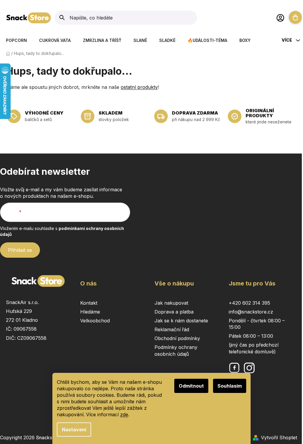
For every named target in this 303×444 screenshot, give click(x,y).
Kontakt (88, 303)
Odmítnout (191, 386)
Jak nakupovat (171, 303)
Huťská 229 (19, 311)
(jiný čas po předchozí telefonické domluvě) (253, 348)
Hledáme (90, 312)
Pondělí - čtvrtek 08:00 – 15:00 (257, 324)
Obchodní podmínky (177, 338)
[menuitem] (16, 40)
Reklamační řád (171, 329)
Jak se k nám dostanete (181, 321)
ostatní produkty (139, 87)
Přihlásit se (20, 250)
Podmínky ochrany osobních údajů (175, 350)
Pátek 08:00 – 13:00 (251, 336)
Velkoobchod (95, 321)
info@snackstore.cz (251, 312)
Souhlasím (229, 386)
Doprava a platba (174, 312)
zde (124, 414)
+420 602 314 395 (249, 303)
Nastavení (74, 429)
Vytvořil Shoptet (279, 437)
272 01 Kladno (22, 320)
